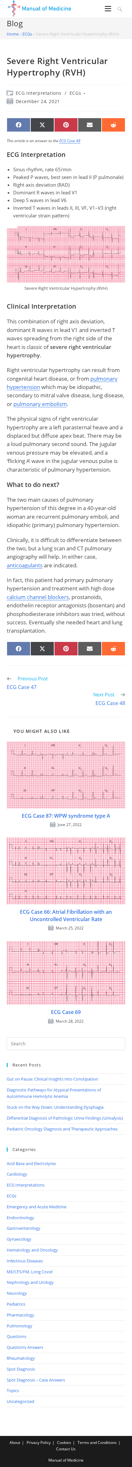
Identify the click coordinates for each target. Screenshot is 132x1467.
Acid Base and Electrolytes (31, 1163)
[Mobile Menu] (109, 9)
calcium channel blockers (38, 597)
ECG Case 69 (66, 1012)
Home (13, 34)
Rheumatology (21, 1358)
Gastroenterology (23, 1228)
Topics (13, 1390)
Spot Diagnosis (21, 1369)
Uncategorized (20, 1401)
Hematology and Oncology (32, 1250)
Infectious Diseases (25, 1261)
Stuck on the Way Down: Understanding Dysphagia (55, 1107)
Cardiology (17, 1174)
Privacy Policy (39, 1442)
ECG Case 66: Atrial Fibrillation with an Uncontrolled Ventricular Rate (66, 915)
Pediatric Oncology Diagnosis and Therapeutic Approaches (62, 1129)
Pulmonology (19, 1326)
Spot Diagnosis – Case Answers (36, 1380)
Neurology (17, 1293)
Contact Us (66, 1449)
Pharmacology (20, 1315)
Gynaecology (19, 1239)
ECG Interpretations (39, 93)
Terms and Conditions (97, 1442)
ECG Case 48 (69, 140)
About (15, 1442)
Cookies (64, 1442)
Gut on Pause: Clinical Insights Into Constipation (52, 1079)
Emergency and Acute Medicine (36, 1207)
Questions (16, 1336)
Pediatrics (16, 1304)
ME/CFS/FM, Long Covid (30, 1272)
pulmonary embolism (40, 404)
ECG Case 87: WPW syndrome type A (66, 815)
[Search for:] (119, 9)
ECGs (27, 34)
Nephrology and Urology (30, 1282)
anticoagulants (25, 565)
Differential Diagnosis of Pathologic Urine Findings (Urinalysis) (65, 1118)
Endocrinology (20, 1217)
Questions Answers (25, 1347)
